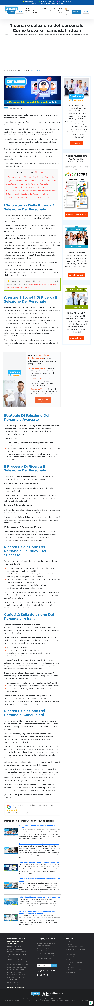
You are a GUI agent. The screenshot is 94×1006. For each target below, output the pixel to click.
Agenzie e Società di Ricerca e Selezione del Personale (31, 180)
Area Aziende (76, 338)
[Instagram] (41, 975)
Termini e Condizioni (74, 970)
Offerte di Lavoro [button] (60, 10)
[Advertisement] (47, 54)
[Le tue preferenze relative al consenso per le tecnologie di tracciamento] (91, 1003)
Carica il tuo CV (67, 12)
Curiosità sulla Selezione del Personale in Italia (27, 194)
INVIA (54, 965)
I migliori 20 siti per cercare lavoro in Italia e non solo (39, 897)
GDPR (62, 1000)
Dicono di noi (71, 957)
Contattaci (60, 3)
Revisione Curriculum (47, 1)
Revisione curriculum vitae (76, 949)
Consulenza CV (43, 9)
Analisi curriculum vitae (75, 947)
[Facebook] (38, 975)
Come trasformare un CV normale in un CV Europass (39, 862)
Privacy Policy (56, 1000)
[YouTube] (47, 975)
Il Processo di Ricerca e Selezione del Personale (28, 187)
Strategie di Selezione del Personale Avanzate (27, 184)
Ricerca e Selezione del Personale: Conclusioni (27, 197)
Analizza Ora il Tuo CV (76, 214)
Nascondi (40, 172)
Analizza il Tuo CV (29, 1)
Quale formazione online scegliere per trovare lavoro (39, 844)
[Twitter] (44, 975)
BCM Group (75, 1000)
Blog (69, 959)
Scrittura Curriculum (65, 1)
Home (6, 70)
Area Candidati (76, 275)
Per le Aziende (27, 9)
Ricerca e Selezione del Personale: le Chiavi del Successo (31, 191)
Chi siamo (70, 944)
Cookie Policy (71, 972)
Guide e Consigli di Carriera (19, 70)
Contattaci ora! (43, 400)
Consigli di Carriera (52, 10)
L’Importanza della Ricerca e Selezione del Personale (30, 177)
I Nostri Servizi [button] (35, 10)
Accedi (20, 11)
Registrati (12, 11)
